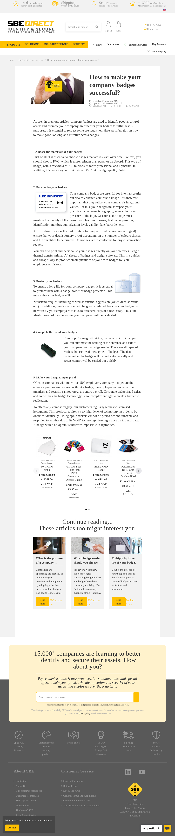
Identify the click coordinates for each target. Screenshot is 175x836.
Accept (12, 827)
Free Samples (73, 742)
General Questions (73, 781)
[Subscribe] (136, 697)
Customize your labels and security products (46, 748)
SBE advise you (99, 106)
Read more (42, 601)
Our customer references (29, 790)
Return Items (70, 786)
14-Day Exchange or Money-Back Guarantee (101, 748)
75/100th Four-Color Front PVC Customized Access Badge (74, 473)
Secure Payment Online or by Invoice (156, 748)
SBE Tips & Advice (26, 800)
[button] (11, 44)
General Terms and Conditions (79, 795)
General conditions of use (77, 800)
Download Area (71, 790)
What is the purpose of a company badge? (49, 563)
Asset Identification (26, 815)
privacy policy (84, 713)
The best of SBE (24, 810)
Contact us (152, 29)
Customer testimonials (27, 795)
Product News (23, 805)
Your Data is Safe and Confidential (81, 805)
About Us (21, 786)
